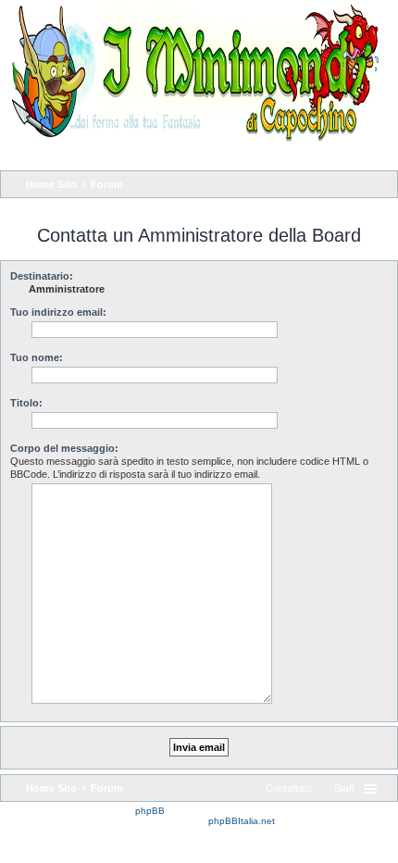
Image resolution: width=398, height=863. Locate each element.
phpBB (150, 811)
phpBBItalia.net (241, 821)
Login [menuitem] (377, 154)
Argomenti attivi (161, 208)
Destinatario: (41, 275)
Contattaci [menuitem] (288, 788)
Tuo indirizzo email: (58, 312)
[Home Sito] (189, 72)
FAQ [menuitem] (147, 154)
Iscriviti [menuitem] (326, 154)
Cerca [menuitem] (380, 186)
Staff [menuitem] (344, 788)
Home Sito (51, 788)
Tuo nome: (36, 357)
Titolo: (26, 402)
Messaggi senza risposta (61, 208)
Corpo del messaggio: (64, 448)
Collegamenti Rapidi (70, 154)
